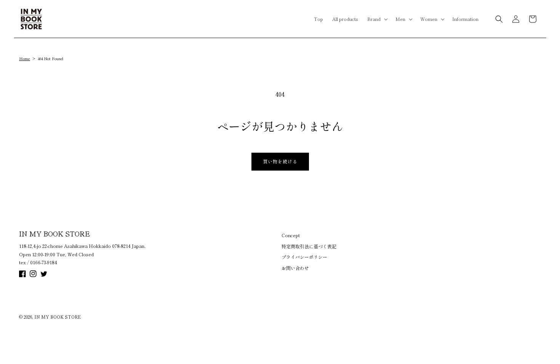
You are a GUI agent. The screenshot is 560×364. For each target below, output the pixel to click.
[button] (377, 19)
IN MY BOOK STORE (57, 317)
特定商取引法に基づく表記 (309, 246)
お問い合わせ (295, 268)
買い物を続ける (280, 161)
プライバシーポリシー (304, 257)
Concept (291, 235)
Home (24, 58)
